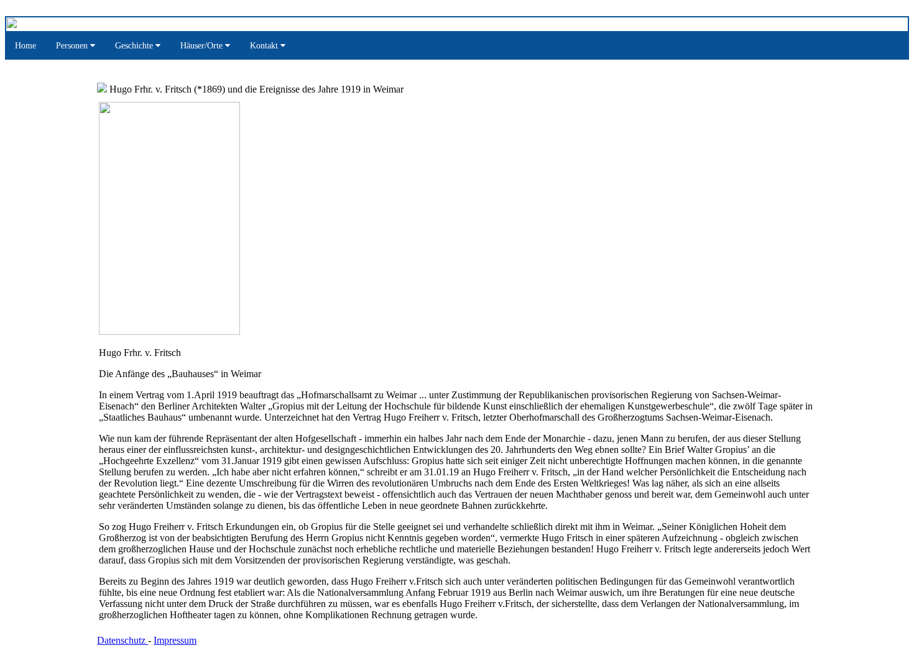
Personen (73, 45)
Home (25, 45)
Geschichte (135, 45)
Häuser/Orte (202, 45)
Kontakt (265, 45)
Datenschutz (122, 640)
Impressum (175, 640)
